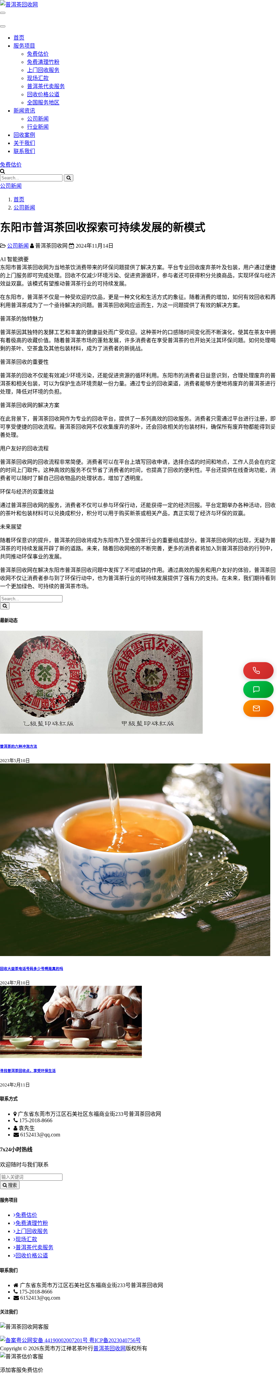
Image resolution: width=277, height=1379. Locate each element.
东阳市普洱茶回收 (70, 570)
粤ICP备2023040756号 (115, 1340)
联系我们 (24, 151)
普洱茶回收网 (109, 1348)
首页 (19, 38)
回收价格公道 (43, 94)
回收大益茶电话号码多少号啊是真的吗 (31, 969)
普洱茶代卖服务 (46, 86)
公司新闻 (38, 119)
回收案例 (24, 135)
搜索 (12, 1185)
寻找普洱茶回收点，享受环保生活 (28, 1071)
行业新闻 (38, 127)
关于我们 (24, 143)
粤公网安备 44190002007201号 (52, 1340)
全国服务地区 (43, 102)
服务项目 (24, 46)
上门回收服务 (43, 70)
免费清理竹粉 (43, 62)
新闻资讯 (24, 111)
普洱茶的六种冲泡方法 (18, 746)
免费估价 (38, 54)
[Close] (2, 26)
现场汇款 (38, 78)
